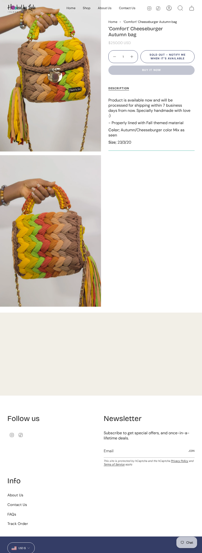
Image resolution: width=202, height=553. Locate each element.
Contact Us (17, 504)
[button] (86, 8)
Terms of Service (114, 464)
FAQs (11, 514)
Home (112, 22)
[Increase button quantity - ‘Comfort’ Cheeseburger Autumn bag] (132, 56)
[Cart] (191, 8)
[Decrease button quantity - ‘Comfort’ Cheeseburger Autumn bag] (114, 56)
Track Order (17, 523)
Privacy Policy (179, 461)
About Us (15, 495)
